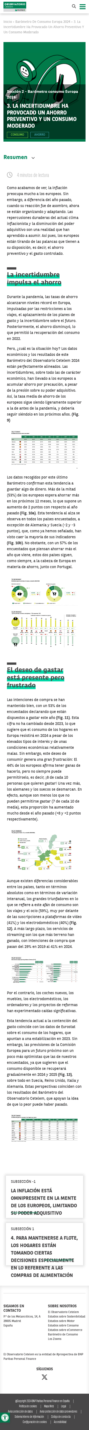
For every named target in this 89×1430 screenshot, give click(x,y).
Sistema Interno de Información (29, 1417)
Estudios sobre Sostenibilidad (66, 1316)
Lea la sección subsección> (58, 1260)
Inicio (7, 22)
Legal (63, 1406)
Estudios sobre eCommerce (65, 1330)
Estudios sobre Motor (61, 1321)
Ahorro (39, 134)
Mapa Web (49, 1406)
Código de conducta (60, 1417)
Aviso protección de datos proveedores (58, 1412)
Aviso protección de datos (20, 1412)
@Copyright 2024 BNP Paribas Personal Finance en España (42, 1401)
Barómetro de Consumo (63, 1334)
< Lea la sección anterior (24, 1212)
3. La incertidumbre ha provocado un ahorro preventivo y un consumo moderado (43, 27)
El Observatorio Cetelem (63, 1312)
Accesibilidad (60, 1422)
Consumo (17, 134)
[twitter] (44, 1378)
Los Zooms (54, 1339)
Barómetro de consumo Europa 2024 (42, 22)
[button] (5, 1418)
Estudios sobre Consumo (63, 1325)
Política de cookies (28, 1406)
